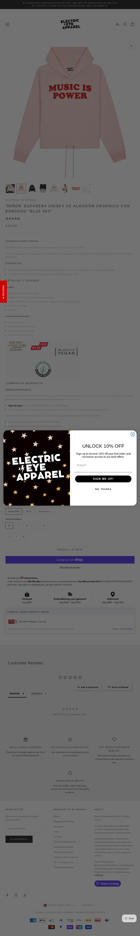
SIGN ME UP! (103, 478)
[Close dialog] (133, 434)
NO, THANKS (103, 489)
